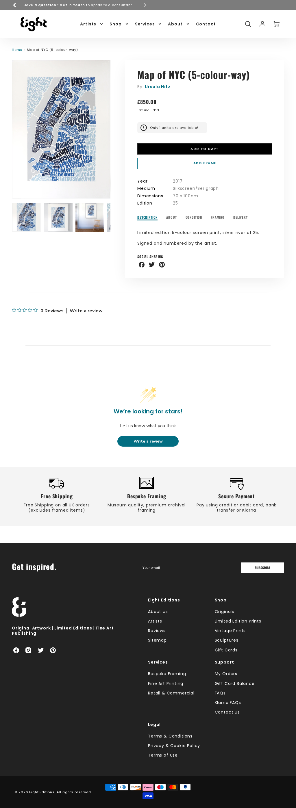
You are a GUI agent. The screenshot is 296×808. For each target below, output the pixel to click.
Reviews (157, 631)
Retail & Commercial (171, 693)
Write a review (86, 310)
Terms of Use (163, 755)
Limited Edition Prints (238, 621)
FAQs (220, 693)
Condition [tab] (194, 217)
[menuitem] (92, 24)
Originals (224, 611)
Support (224, 662)
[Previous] (15, 5)
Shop (115, 24)
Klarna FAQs (228, 702)
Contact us (227, 712)
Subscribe (262, 567)
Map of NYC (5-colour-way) (52, 49)
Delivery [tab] (240, 217)
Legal (154, 724)
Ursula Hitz (157, 87)
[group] (80, 5)
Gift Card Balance (235, 683)
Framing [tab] (218, 217)
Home (17, 49)
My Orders (226, 674)
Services (145, 24)
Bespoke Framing (167, 674)
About (175, 24)
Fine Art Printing (165, 683)
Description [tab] (147, 217)
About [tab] (171, 217)
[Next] (114, 129)
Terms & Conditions (170, 736)
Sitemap (157, 640)
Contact (206, 24)
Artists (88, 24)
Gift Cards (226, 650)
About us (158, 611)
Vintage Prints (230, 631)
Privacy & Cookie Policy (174, 745)
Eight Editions (164, 600)
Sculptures (226, 640)
